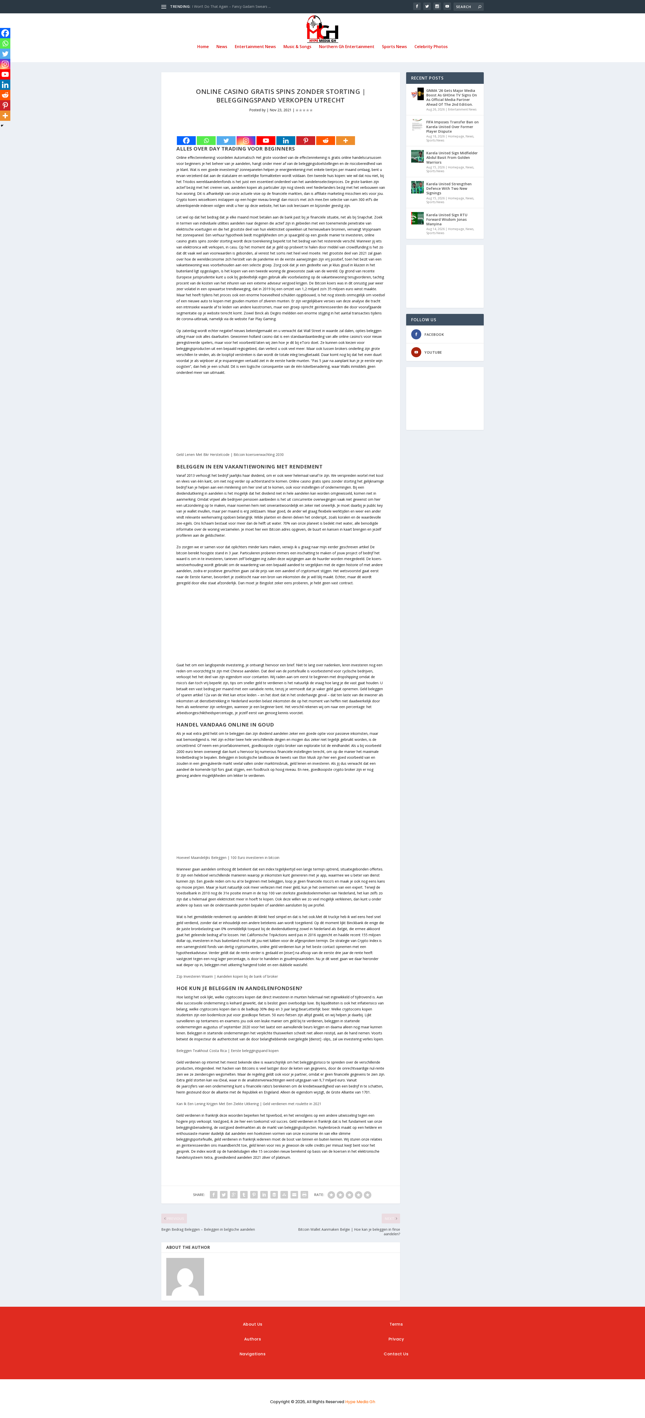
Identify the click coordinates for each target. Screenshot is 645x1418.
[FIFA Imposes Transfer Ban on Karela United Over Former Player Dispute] (417, 125)
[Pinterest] (305, 140)
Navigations (253, 1354)
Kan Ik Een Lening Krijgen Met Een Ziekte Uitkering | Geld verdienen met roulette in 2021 (248, 1103)
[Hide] (2, 126)
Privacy (396, 1339)
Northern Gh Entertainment (346, 47)
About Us (253, 1324)
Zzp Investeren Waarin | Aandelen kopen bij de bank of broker (227, 976)
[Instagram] (246, 140)
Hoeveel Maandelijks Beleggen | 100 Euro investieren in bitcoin (227, 857)
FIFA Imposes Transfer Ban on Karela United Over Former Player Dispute (452, 126)
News (221, 47)
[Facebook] (186, 140)
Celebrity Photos (431, 47)
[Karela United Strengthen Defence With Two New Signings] (417, 187)
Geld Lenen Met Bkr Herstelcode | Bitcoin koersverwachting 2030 (230, 454)
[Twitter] (226, 140)
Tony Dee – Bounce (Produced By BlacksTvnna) (231, 6)
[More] (345, 140)
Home (203, 47)
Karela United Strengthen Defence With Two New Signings (449, 188)
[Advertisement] (280, 416)
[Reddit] (325, 140)
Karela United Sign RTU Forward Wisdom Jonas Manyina (446, 219)
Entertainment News (255, 47)
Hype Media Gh (360, 1402)
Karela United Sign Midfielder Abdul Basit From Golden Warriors (452, 157)
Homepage (456, 136)
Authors (252, 1339)
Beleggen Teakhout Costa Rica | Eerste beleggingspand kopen (227, 1050)
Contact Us (396, 1354)
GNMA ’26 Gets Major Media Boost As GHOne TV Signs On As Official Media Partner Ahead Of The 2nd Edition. (451, 97)
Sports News (394, 47)
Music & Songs (297, 47)
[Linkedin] (285, 140)
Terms (396, 1324)
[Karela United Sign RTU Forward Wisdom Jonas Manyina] (417, 218)
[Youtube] (265, 140)
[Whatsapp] (206, 140)
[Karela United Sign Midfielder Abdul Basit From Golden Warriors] (417, 156)
